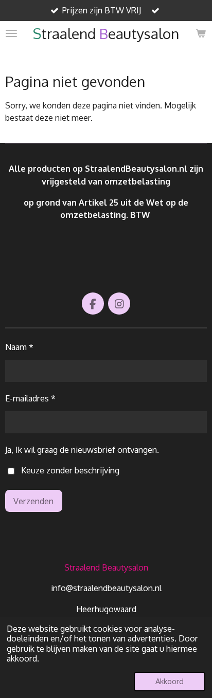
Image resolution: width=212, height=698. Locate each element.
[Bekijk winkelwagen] (200, 33)
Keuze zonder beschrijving (70, 470)
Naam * (19, 346)
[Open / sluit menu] (11, 33)
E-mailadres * (30, 398)
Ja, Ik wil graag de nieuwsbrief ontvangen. (82, 449)
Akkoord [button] (169, 681)
